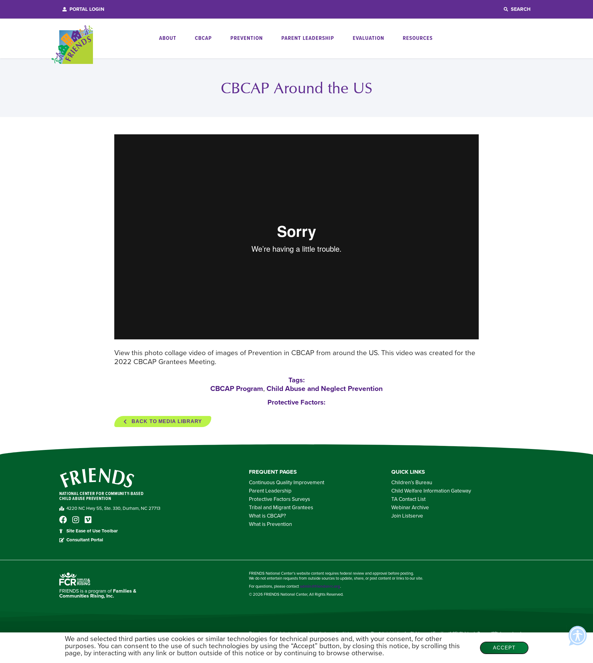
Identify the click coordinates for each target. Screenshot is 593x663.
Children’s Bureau (411, 483)
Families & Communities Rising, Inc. (97, 593)
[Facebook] (63, 519)
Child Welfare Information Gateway (431, 491)
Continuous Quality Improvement (286, 483)
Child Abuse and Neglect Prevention (325, 388)
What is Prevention (270, 524)
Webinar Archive (410, 508)
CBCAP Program (236, 388)
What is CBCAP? (267, 516)
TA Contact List (408, 499)
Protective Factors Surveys (279, 499)
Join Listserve (407, 516)
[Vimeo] (88, 519)
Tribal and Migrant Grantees (281, 508)
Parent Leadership (270, 491)
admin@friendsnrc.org (320, 586)
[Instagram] (75, 519)
